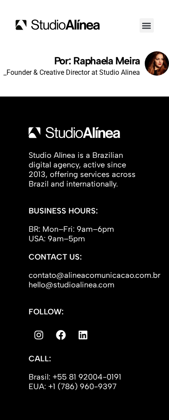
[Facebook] (61, 335)
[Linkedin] (83, 335)
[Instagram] (39, 335)
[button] (147, 25)
